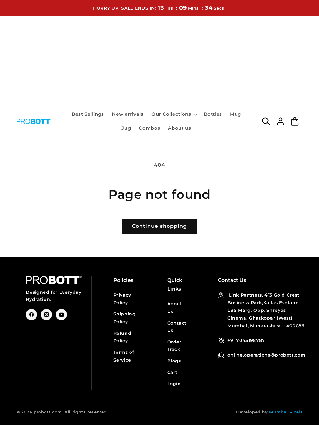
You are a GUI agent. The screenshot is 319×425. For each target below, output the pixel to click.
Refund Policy (122, 337)
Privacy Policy (122, 299)
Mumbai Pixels (285, 411)
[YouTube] (61, 314)
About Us (174, 307)
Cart (172, 372)
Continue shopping (159, 226)
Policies (123, 280)
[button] (173, 114)
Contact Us (177, 327)
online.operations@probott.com (266, 355)
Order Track (174, 346)
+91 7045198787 (246, 340)
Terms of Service (123, 356)
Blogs (174, 361)
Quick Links (174, 284)
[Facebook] (31, 314)
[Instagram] (46, 314)
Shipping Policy (124, 318)
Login (174, 383)
